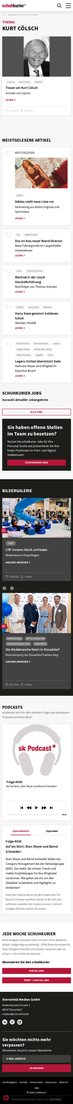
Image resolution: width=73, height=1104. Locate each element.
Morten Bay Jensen (43, 349)
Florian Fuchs (23, 343)
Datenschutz (36, 1082)
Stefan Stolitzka (24, 355)
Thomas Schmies (34, 270)
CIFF (10, 543)
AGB (36, 1088)
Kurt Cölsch (24, 82)
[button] (4, 588)
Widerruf (63, 1082)
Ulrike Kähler (40, 643)
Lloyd (19, 270)
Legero (56, 343)
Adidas (20, 195)
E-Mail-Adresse (16, 1058)
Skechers (47, 307)
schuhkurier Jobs (36, 462)
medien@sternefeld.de (15, 1014)
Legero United (23, 349)
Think (50, 355)
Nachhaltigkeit (10, 1082)
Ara (18, 234)
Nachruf (38, 82)
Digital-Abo (36, 970)
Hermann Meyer (41, 343)
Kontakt (24, 1082)
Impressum (51, 1082)
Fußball (20, 307)
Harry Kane (34, 307)
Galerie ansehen (17, 562)
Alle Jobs (36, 412)
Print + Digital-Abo (36, 980)
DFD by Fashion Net (35, 638)
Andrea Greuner (14, 638)
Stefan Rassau (31, 234)
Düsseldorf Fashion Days (18, 643)
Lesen (9, 99)
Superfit (39, 355)
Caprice (10, 82)
